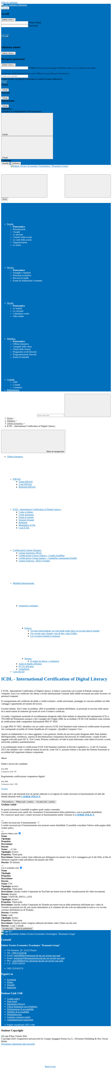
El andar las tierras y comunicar (44, 661)
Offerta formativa (15, 423)
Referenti (23, 522)
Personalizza (7, 802)
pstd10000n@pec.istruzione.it (38, 961)
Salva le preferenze (24, 928)
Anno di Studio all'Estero (30, 664)
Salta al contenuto (9, 2)
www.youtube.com (10, 868)
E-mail (32, 68)
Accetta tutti (45, 802)
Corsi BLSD (18, 671)
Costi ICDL (24, 528)
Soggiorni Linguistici (29, 605)
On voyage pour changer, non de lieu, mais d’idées (53, 633)
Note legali (12, 1001)
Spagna (28, 658)
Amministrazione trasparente (20, 1020)
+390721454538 (18, 953)
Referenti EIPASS (27, 487)
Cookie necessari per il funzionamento (19, 822)
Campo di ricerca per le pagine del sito (18, 415)
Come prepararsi (26, 514)
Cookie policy (13, 999)
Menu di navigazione (55, 451)
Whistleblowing (14, 1014)
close (4, 199)
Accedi (5, 8)
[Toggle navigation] (24, 186)
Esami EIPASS (26, 481)
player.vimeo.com (9, 833)
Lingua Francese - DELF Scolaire (34, 561)
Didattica (11, 421)
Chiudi (5, 90)
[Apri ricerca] (88, 186)
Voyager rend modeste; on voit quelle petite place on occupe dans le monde (64, 631)
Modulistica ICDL (27, 525)
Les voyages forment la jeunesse (45, 636)
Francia (28, 628)
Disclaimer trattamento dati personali (18, 1044)
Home (10, 418)
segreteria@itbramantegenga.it (39, 958)
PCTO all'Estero (26, 666)
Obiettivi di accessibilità (18, 1012)
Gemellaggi (24, 669)
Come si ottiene (26, 512)
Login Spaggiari (76, 73)
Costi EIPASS (25, 484)
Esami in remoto (26, 517)
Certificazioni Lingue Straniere (27, 550)
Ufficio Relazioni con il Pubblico (22, 1006)
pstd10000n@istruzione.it (37, 955)
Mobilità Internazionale (24, 583)
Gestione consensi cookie (18, 1017)
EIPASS (17, 479)
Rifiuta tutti (25, 802)
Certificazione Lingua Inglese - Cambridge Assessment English (48, 558)
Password (33, 25)
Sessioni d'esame (26, 520)
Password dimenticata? (11, 31)
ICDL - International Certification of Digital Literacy (37, 509)
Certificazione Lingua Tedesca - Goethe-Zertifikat (41, 555)
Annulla (5, 163)
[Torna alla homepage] (56, 169)
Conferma (16, 163)
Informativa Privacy (16, 1004)
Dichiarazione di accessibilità (20, 1009)
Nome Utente (35, 22)
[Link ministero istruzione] (14, 5)
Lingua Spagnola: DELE (30, 553)
